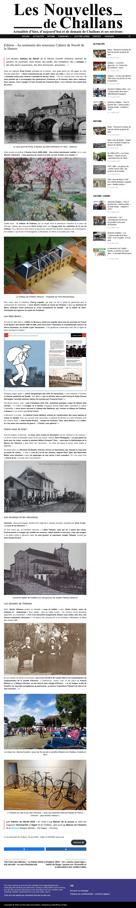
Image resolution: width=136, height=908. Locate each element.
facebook (109, 36)
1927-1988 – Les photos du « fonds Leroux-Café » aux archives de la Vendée (118, 168)
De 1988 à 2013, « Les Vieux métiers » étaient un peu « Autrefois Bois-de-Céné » (118, 155)
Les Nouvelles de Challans (30, 905)
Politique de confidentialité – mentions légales (90, 894)
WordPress (56, 905)
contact (97, 36)
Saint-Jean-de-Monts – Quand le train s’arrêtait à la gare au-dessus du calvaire (119, 142)
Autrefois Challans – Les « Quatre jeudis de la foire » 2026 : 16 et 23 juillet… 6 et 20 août (119, 236)
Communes (63, 36)
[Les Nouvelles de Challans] (68, 18)
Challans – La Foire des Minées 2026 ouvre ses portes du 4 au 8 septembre (119, 78)
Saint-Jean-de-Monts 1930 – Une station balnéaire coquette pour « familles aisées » (119, 181)
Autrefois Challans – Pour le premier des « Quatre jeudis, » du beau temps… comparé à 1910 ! (119, 106)
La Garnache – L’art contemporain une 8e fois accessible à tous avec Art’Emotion (117, 221)
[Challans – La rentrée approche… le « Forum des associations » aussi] (99, 63)
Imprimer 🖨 (79, 842)
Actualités (38, 36)
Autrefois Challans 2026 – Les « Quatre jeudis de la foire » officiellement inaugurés (119, 91)
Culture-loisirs (81, 36)
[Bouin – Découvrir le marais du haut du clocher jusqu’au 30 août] (99, 50)
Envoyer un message (79, 891)
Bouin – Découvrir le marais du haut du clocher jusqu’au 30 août (119, 52)
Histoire (51, 36)
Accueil (26, 36)
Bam (65, 905)
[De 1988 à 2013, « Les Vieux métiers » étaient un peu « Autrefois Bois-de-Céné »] (99, 153)
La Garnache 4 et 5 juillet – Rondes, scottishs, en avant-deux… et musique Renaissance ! (120, 252)
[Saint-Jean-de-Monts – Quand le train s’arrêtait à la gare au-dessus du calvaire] (99, 140)
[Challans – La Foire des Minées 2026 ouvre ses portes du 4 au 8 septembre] (99, 76)
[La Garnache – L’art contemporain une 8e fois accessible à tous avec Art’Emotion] (99, 217)
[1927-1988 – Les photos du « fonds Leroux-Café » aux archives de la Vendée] (99, 166)
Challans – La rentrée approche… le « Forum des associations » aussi (117, 65)
